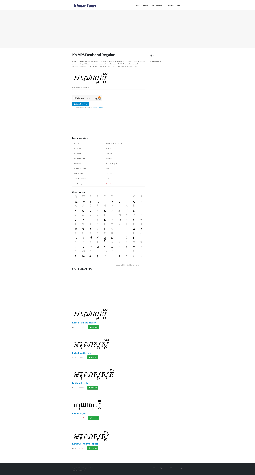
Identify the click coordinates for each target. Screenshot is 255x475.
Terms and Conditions (97, 107)
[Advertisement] (127, 29)
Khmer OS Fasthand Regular (85, 443)
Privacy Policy (158, 468)
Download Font (81, 104)
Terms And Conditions (171, 468)
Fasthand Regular (80, 383)
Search (179, 5)
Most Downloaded (158, 5)
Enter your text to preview (80, 87)
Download (94, 327)
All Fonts (146, 5)
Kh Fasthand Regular (81, 353)
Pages (181, 468)
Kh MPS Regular (79, 413)
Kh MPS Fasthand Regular (84, 322)
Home (138, 5)
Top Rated (170, 5)
